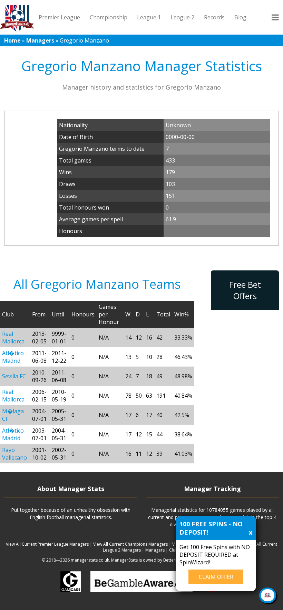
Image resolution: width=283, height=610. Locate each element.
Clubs (174, 550)
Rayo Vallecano (14, 453)
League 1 (149, 17)
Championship (108, 17)
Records (214, 17)
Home (12, 40)
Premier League (59, 17)
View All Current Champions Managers (130, 544)
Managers (40, 40)
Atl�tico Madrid (13, 356)
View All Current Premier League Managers (47, 544)
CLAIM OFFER (216, 577)
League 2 (182, 17)
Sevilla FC (14, 376)
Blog (240, 17)
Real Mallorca (13, 337)
